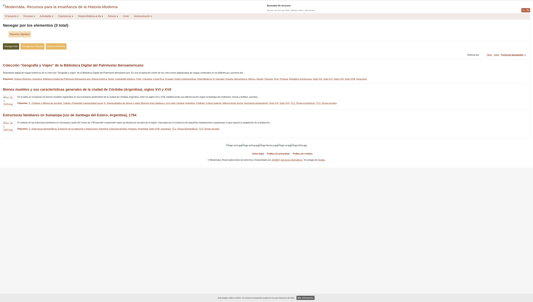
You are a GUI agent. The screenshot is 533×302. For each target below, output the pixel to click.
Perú (276, 79)
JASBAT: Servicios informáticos (286, 160)
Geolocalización (142, 16)
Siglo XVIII (350, 79)
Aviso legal (258, 154)
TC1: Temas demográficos (185, 129)
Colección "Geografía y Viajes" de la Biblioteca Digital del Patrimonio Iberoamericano (73, 65)
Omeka (321, 160)
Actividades (45, 16)
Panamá (268, 79)
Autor (497, 55)
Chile (138, 79)
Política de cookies (303, 154)
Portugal (284, 79)
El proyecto (11, 16)
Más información (305, 298)
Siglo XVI (328, 79)
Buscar (528, 10)
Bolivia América (99, 79)
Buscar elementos (56, 46)
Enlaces (112, 16)
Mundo (260, 79)
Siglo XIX (317, 79)
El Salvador (218, 79)
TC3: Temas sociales (209, 129)
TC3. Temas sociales (326, 103)
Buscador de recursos (279, 5)
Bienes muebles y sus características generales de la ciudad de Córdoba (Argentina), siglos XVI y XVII (87, 89)
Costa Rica (158, 79)
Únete (126, 16)
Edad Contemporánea (185, 79)
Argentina (37, 79)
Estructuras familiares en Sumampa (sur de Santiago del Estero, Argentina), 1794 (69, 115)
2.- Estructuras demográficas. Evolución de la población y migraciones (63, 129)
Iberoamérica (240, 79)
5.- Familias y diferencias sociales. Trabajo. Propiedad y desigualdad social (66, 103)
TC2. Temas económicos (303, 103)
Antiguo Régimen (22, 79)
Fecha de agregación (512, 55)
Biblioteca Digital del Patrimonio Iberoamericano (67, 79)
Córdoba (200, 103)
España (229, 79)
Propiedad (143, 129)
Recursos (28, 16)
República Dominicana (300, 79)
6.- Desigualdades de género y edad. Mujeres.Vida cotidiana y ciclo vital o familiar (144, 103)
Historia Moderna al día (89, 16)
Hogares (132, 129)
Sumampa (166, 129)
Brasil (111, 79)
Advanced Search (523, 10)
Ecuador (169, 79)
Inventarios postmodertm (256, 103)
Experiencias (64, 16)
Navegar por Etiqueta (32, 46)
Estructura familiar (118, 129)
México (251, 79)
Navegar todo (11, 46)
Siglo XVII (339, 79)
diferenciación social (232, 103)
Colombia (147, 79)
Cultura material (213, 103)
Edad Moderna (204, 79)
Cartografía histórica (125, 79)
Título (489, 55)
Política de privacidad (278, 154)
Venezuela (361, 79)
